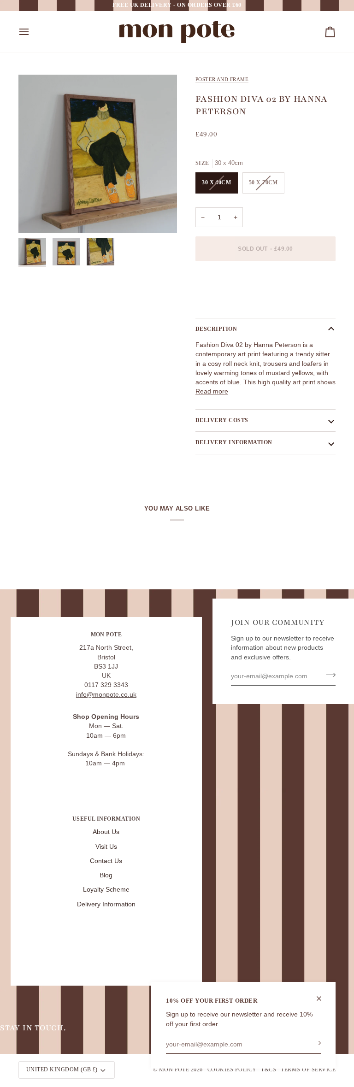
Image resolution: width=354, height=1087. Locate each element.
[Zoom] (97, 154)
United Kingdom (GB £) (62, 1069)
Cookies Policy (232, 1069)
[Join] (313, 1043)
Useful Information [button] (106, 819)
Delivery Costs (221, 420)
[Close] (323, 998)
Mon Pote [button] (106, 634)
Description (216, 329)
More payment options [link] (228, 303)
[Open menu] (32, 32)
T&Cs (268, 1069)
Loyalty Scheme (106, 889)
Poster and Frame (221, 79)
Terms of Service (308, 1069)
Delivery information (233, 442)
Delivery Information (106, 904)
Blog (106, 875)
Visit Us (106, 846)
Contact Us (106, 861)
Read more (211, 391)
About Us (106, 831)
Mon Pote (174, 1069)
